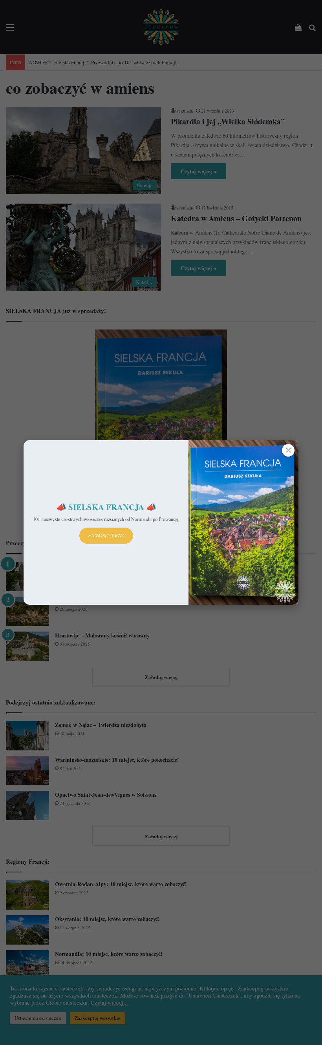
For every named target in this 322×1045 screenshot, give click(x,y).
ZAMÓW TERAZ (106, 535)
